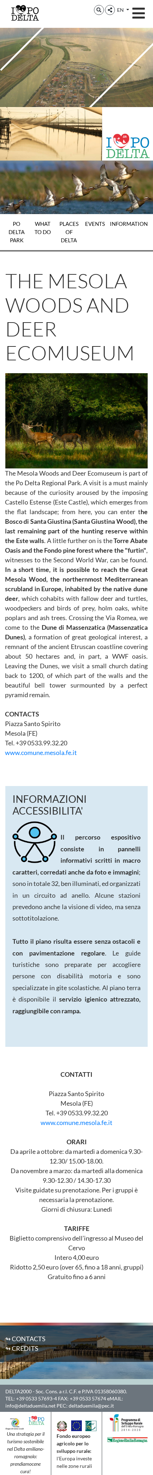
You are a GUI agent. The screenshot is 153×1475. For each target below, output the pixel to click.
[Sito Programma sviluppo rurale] (127, 1422)
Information (129, 224)
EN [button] (121, 10)
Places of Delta (69, 232)
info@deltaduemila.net (30, 1406)
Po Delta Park (17, 232)
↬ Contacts (25, 1339)
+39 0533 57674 (88, 1398)
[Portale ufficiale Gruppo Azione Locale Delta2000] (14, 1423)
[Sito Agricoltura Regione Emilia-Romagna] (127, 1439)
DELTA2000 (18, 1391)
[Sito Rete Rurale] (90, 1425)
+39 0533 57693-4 (36, 1398)
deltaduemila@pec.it (91, 1406)
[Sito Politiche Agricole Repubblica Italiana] (62, 1425)
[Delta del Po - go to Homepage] (25, 12)
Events (95, 224)
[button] (99, 10)
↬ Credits (21, 1348)
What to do (43, 228)
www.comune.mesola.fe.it (41, 752)
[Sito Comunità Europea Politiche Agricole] (76, 1425)
